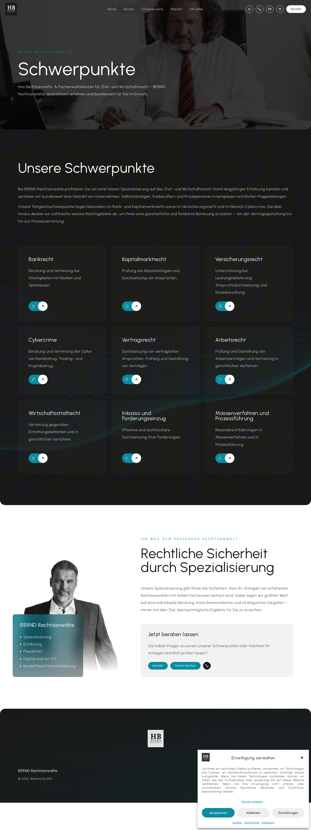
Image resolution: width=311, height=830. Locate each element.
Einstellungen (288, 813)
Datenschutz (251, 822)
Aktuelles (197, 9)
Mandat (176, 9)
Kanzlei (129, 9)
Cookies (237, 822)
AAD (49, 778)
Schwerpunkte (152, 9)
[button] (302, 758)
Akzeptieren (218, 813)
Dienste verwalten (252, 801)
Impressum (267, 822)
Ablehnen (253, 813)
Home (112, 9)
